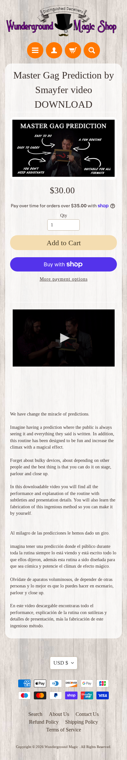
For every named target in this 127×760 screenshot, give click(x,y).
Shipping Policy (81, 722)
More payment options (64, 279)
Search (35, 714)
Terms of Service (63, 729)
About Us (59, 714)
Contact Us (87, 714)
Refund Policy (44, 722)
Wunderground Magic (62, 747)
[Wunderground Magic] (63, 22)
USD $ (60, 663)
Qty (63, 215)
